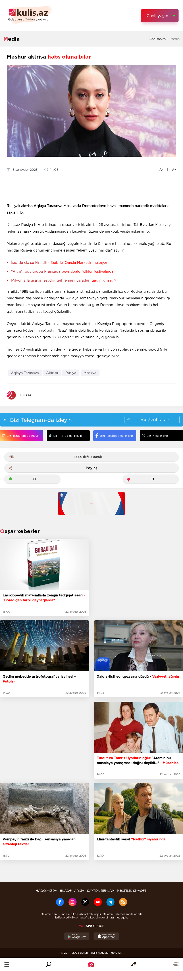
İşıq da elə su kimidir (59, 262)
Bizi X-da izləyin (157, 435)
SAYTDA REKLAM (100, 890)
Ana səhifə (157, 39)
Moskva (90, 373)
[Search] (48, 964)
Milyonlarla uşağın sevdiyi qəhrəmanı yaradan (63, 280)
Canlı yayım (158, 15)
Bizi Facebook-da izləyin (116, 435)
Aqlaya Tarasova (25, 373)
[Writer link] (133, 964)
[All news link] (176, 964)
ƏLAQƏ (66, 890)
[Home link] (91, 964)
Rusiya (70, 373)
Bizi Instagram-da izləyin (23, 435)
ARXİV (79, 890)
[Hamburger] (6, 964)
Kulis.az (25, 395)
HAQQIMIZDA (46, 890)
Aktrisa (52, 373)
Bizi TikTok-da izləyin (67, 435)
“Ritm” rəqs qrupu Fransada (62, 271)
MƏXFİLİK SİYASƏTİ (132, 890)
